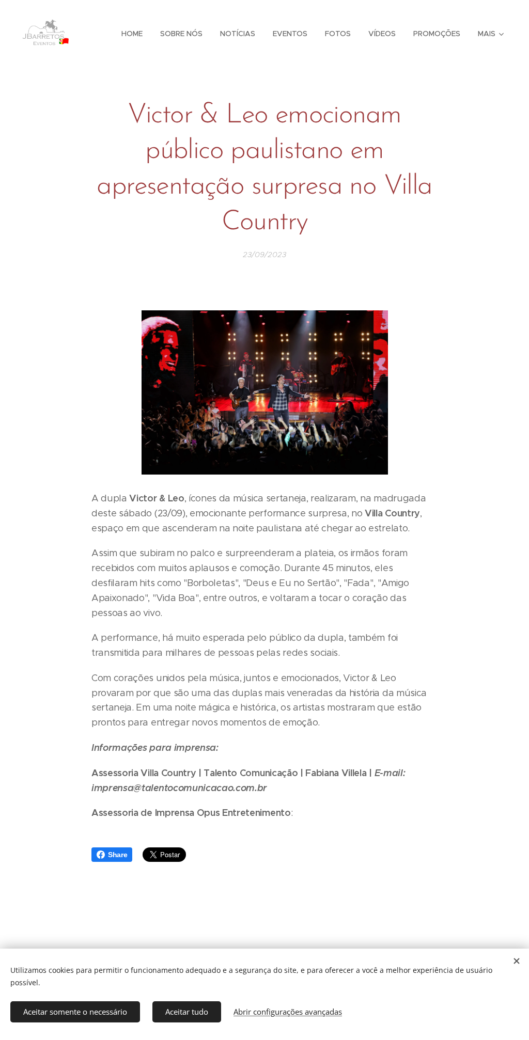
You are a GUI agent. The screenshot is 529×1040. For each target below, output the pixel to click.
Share (117, 854)
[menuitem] (132, 33)
